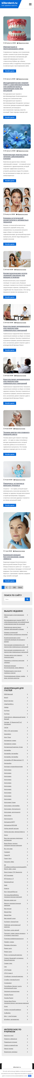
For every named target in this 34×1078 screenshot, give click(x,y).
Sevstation (7, 734)
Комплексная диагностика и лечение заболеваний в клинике (15, 156)
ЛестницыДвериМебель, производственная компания (13, 896)
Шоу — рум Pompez (10, 1016)
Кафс (5, 885)
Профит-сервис (9, 942)
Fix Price (6, 711)
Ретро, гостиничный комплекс (13, 955)
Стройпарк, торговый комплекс (13, 976)
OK (30, 1075)
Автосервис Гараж (10, 802)
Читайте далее (9, 71)
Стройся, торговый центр (12, 980)
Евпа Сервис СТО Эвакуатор (13, 872)
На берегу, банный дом (11, 922)
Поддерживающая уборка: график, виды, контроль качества (14, 677)
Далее (20, 587)
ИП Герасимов (8, 875)
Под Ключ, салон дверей (11, 930)
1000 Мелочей (8, 694)
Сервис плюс (8, 963)
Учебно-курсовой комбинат (12, 1010)
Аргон (6, 835)
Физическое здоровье (10, 1052)
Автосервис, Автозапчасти (12, 809)
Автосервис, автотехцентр (12, 812)
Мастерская (7, 909)
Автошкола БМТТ (9, 822)
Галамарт (7, 852)
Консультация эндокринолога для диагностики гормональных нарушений (16, 328)
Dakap (6, 707)
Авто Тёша (7, 737)
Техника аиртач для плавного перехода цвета (16, 433)
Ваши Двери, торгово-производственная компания (13, 844)
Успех (6, 1006)
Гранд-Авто (7, 858)
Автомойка (7, 750)
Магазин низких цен (10, 900)
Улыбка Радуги (8, 995)
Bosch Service (8, 701)
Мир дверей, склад (10, 918)
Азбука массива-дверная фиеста (14, 832)
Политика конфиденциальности (14, 939)
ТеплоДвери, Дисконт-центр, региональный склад (13, 987)
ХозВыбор (7, 1013)
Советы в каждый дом (11, 1045)
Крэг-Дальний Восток (10, 892)
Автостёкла (7, 815)
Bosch (6, 697)
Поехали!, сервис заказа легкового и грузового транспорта (14, 934)
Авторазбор (7, 763)
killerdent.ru (9, 3)
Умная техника (8, 1049)
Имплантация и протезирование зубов (13, 48)
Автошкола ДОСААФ (10, 825)
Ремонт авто (8, 948)
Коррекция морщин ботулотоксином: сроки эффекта (13, 557)
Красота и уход (24, 43)
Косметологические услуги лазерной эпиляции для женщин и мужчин (15, 275)
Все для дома (8, 849)
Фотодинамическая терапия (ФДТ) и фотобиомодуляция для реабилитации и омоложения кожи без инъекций (16, 86)
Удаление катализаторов (11, 991)
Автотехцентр (8, 819)
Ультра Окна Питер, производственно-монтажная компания (16, 1002)
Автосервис (7, 770)
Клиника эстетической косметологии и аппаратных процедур (15, 220)
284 (14, 587)
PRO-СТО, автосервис (11, 731)
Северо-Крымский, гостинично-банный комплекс (14, 959)
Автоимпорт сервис (10, 741)
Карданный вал (9, 882)
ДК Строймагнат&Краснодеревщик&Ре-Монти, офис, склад (15, 867)
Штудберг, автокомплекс (11, 1019)
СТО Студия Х (8, 973)
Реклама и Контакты (10, 945)
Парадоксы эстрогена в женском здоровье (13, 484)
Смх (5, 967)
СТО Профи (7, 970)
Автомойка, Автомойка (11, 754)
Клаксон (6, 888)
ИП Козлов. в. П (9, 879)
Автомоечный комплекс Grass (13, 747)
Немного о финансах (10, 1039)
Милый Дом (7, 912)
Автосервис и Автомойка (11, 806)
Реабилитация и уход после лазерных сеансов (12, 672)
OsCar (6, 727)
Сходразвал (8, 983)
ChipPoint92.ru (8, 704)
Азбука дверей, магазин (11, 828)
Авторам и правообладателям (13, 767)
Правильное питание (10, 1042)
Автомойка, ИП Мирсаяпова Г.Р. (14, 760)
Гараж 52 (7, 855)
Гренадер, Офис (9, 862)
